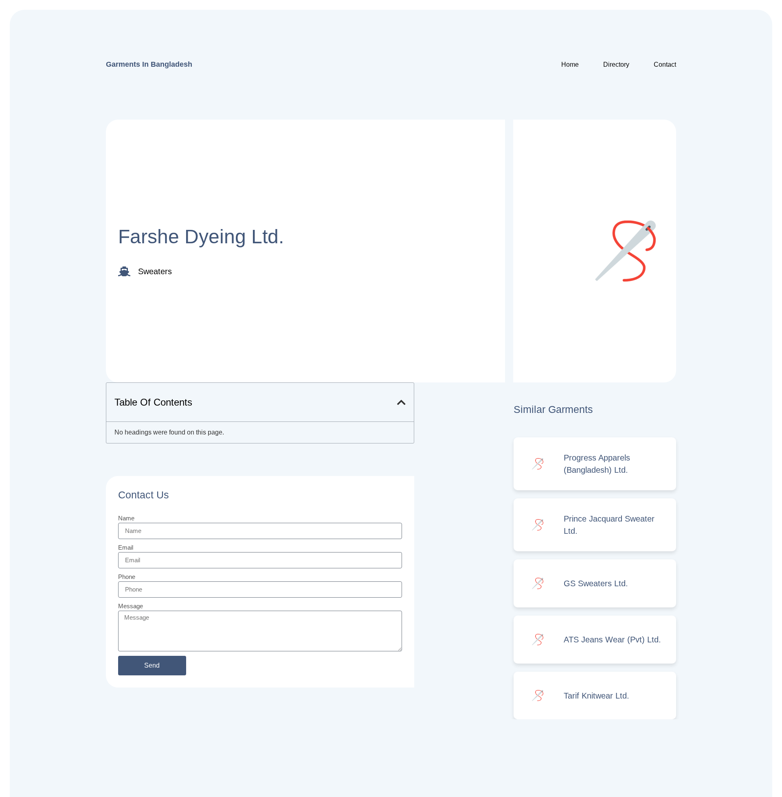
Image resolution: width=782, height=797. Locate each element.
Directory (616, 64)
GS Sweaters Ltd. (596, 583)
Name (126, 518)
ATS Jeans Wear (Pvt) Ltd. (612, 639)
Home (570, 64)
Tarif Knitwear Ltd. (596, 695)
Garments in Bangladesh (149, 64)
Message (130, 606)
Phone (126, 576)
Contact (665, 64)
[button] (401, 402)
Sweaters (155, 271)
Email (125, 547)
